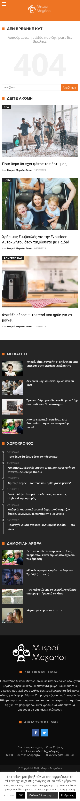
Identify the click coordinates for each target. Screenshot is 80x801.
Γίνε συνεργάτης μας (30, 747)
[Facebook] (35, 733)
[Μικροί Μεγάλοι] (40, 4)
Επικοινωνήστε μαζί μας (59, 755)
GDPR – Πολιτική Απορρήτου (23, 755)
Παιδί (7, 179)
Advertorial (13, 258)
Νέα (6, 107)
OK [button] (21, 795)
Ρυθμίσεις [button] (67, 795)
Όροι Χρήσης (54, 747)
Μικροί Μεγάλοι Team (19, 170)
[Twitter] (44, 733)
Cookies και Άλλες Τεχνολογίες (40, 751)
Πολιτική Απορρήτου (42, 795)
